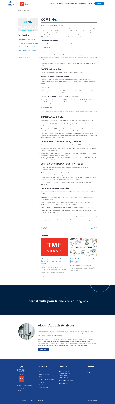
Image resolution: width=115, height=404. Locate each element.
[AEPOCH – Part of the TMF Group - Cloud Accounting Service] (18, 3)
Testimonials (83, 3)
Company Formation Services (27, 50)
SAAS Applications (71, 3)
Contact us (99, 3)
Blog (90, 3)
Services (59, 3)
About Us (52, 3)
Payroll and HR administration (27, 47)
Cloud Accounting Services (27, 39)
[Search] (107, 3)
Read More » (44, 276)
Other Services (23, 54)
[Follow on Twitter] (87, 372)
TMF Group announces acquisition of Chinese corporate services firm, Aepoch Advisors (54, 261)
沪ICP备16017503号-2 (93, 400)
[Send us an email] (90, 372)
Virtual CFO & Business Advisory (28, 43)
